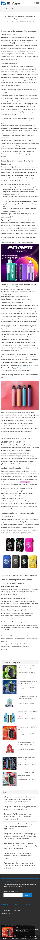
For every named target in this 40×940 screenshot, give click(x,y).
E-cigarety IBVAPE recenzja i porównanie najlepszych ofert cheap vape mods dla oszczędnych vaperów (18, 816)
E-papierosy (6, 438)
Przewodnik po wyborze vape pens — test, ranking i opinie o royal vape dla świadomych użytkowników (19, 865)
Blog (13, 9)
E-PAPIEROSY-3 (5, 913)
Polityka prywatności (31, 908)
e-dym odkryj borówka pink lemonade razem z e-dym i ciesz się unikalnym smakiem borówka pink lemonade (19, 646)
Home (3, 9)
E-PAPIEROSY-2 (5, 910)
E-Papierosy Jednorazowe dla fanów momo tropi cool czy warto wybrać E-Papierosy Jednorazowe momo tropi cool (19, 638)
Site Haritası (17, 910)
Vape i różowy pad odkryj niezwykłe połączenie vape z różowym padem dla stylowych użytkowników (20, 826)
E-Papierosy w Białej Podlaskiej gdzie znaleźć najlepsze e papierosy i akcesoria (20, 808)
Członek (35, 938)
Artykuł (8, 9)
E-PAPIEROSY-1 (5, 908)
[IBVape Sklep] (10, 4)
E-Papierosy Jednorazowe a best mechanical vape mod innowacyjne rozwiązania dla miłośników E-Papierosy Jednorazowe (19, 799)
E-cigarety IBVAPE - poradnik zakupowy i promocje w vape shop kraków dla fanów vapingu (18, 855)
